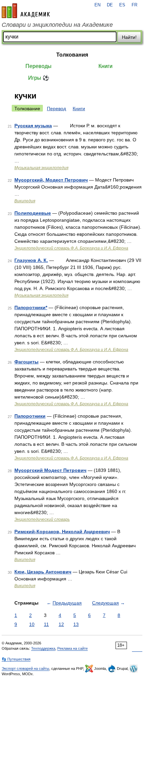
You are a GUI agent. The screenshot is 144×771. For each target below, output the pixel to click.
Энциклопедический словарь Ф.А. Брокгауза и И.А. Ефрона (71, 248)
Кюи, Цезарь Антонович (42, 571)
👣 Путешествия (16, 659)
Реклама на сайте (72, 648)
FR (134, 5)
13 (76, 624)
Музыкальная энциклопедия (41, 167)
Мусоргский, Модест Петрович (51, 180)
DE (110, 5)
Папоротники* (30, 307)
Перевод (56, 108)
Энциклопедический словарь (42, 519)
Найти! (129, 37)
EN (97, 5)
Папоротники (30, 416)
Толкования (72, 55)
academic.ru (26, 10)
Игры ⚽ (38, 78)
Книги (105, 66)
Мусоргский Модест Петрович (50, 470)
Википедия (24, 201)
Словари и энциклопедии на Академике (57, 24)
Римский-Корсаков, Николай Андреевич (62, 531)
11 (46, 624)
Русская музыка (33, 125)
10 (31, 624)
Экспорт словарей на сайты (25, 669)
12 (61, 624)
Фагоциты (26, 361)
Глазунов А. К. (31, 260)
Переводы (38, 66)
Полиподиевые (32, 213)
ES (122, 5)
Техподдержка (43, 648)
